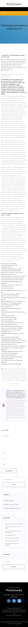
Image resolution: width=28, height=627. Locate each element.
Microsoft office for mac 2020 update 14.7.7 (12, 342)
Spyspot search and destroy (8, 355)
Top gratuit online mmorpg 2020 (9, 265)
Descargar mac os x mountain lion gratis (11, 303)
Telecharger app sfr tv (7, 331)
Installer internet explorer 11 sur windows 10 (12, 301)
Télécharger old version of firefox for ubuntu (13, 527)
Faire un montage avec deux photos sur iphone (13, 276)
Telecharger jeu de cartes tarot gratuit (11, 330)
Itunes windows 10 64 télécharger (12, 538)
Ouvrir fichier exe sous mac (10, 535)
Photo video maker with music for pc (12, 508)
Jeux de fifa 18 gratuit (8, 500)
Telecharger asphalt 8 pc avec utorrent (11, 269)
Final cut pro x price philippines (9, 353)
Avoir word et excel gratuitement (12, 540)
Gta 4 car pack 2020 (6, 306)
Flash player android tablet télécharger (11, 364)
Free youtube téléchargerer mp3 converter (12, 279)
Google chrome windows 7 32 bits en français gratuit (13, 531)
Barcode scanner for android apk (9, 296)
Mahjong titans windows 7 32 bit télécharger (12, 544)
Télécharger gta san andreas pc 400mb (11, 270)
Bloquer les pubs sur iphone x (9, 274)
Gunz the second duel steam (14, 615)
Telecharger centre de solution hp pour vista (12, 278)
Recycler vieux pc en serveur (8, 263)
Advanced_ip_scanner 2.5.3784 (10, 504)
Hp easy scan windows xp (14, 608)
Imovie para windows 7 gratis (9, 319)
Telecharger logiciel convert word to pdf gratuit (13, 346)
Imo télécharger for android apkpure (10, 305)
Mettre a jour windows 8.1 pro (9, 324)
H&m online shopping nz (7, 321)
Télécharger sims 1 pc (7, 267)
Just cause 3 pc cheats (7, 287)
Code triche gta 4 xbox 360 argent (10, 337)
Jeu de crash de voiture (7, 288)
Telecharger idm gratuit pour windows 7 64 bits (13, 340)
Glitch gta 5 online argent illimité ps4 (10, 294)
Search (14, 484)
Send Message (8, 470)
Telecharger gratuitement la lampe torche (11, 351)
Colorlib (19, 623)
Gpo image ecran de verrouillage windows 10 (14, 610)
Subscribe (14, 566)
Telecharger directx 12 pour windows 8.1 (11, 285)
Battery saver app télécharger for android (11, 328)
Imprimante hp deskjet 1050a (8, 317)
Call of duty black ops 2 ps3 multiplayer (11, 326)
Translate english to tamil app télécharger (14, 523)
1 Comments (5, 70)
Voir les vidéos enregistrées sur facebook (12, 322)
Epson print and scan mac (7, 315)
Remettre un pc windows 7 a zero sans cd (12, 272)
